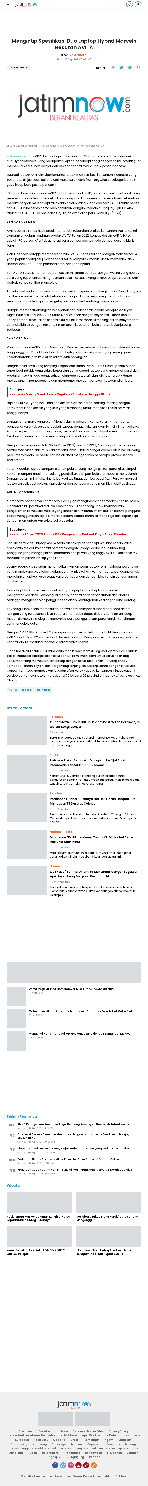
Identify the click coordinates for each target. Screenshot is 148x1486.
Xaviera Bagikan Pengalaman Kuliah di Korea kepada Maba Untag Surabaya (38, 1218)
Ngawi (109, 1440)
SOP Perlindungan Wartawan (83, 1435)
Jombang (40, 1444)
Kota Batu (41, 1440)
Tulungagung (74, 1457)
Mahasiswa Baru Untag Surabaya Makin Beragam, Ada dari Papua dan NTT (104, 1252)
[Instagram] (71, 1465)
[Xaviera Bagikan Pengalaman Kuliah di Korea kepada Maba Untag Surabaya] (39, 1202)
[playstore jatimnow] (55, 1420)
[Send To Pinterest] (138, 67)
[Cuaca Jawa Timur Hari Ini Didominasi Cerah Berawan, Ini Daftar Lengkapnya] (27, 730)
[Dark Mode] (129, 4)
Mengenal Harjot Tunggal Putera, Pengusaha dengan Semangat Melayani (81, 1033)
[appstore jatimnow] (92, 1420)
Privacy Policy (118, 1431)
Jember (132, 1453)
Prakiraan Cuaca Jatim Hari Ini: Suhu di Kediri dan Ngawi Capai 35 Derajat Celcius (74, 1169)
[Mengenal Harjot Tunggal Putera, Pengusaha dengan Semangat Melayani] (16, 1041)
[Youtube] (78, 1465)
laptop (27, 690)
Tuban (32, 1453)
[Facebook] (55, 1465)
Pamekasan (95, 1448)
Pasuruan (113, 1444)
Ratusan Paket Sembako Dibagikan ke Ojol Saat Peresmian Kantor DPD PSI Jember (87, 762)
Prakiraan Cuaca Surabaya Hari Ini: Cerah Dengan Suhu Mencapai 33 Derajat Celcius (93, 801)
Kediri (39, 1448)
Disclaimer (26, 1431)
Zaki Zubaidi (78, 55)
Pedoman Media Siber (88, 1431)
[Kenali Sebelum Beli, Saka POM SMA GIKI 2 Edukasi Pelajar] (39, 1236)
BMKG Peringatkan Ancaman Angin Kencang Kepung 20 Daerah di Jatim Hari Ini (73, 1124)
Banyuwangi (19, 1444)
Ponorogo (59, 1444)
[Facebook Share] (113, 67)
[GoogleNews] (86, 1465)
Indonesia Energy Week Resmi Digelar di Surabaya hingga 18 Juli (59, 394)
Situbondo (114, 1453)
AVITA (13, 690)
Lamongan (92, 1440)
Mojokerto (94, 1444)
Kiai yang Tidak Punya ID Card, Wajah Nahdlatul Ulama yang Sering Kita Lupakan (73, 1148)
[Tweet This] (121, 67)
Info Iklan (61, 1431)
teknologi (43, 690)
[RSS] (94, 1465)
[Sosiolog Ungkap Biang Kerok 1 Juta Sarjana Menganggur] (108, 1202)
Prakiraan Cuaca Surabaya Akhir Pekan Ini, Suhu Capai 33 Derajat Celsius (68, 1159)
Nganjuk (54, 1457)
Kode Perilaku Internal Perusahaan (34, 1435)
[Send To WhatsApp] (130, 67)
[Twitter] (63, 1465)
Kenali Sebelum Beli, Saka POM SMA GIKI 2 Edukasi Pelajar (36, 1252)
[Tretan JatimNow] (74, 973)
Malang (130, 1444)
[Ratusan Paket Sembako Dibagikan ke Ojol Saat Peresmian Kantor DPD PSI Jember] (27, 769)
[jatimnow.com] (26, 4)
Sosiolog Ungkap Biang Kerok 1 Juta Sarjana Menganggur (107, 1218)
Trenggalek (72, 1453)
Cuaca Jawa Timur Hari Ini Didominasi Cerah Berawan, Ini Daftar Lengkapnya (95, 724)
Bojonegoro (50, 1453)
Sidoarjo (59, 1440)
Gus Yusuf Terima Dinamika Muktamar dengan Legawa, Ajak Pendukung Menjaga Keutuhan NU (93, 874)
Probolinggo (21, 1448)
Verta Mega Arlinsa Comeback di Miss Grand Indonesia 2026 (71, 989)
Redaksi (44, 1431)
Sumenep (115, 1448)
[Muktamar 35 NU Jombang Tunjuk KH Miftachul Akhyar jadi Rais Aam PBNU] (27, 844)
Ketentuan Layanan (123, 1435)
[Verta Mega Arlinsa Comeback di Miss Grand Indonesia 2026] (16, 996)
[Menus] (9, 4)
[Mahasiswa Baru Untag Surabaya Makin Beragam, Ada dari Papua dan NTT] (108, 1236)
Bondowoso (93, 1453)
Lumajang (16, 1453)
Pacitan (94, 1457)
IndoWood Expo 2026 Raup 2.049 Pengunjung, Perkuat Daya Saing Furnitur (67, 534)
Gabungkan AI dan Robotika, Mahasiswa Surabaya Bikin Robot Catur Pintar (82, 1011)
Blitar (131, 1448)
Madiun (76, 1444)
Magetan (125, 1440)
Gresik (74, 1440)
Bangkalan (55, 1448)
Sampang (75, 1448)
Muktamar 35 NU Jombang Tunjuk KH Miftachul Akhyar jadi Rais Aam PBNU (93, 839)
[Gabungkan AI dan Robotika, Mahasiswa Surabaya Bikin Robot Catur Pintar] (16, 1018)
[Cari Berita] (138, 4)
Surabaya (22, 1440)
